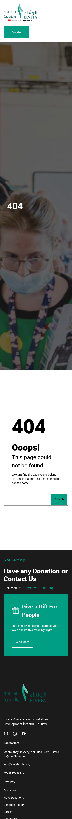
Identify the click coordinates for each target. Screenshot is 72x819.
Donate (16, 32)
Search (59, 499)
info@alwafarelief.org (17, 764)
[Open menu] (66, 12)
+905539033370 (14, 772)
